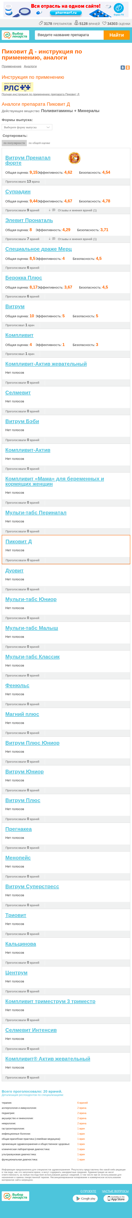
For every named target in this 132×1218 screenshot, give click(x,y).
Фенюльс (17, 685)
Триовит (15, 915)
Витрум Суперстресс (32, 886)
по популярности (14, 143)
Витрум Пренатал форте (28, 160)
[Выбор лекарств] (15, 35)
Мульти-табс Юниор (31, 599)
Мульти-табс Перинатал (36, 512)
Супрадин (18, 191)
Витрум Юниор (24, 771)
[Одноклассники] (128, 68)
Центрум (16, 972)
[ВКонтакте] (123, 68)
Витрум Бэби (22, 421)
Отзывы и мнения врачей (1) (77, 210)
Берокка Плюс (23, 277)
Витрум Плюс (22, 800)
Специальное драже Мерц (38, 249)
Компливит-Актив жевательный (46, 364)
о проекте (88, 1191)
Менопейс (18, 857)
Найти (116, 35)
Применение (11, 66)
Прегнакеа (18, 829)
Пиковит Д (19, 541)
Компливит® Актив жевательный (47, 1059)
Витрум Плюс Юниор (32, 743)
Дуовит (14, 570)
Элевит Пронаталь (29, 220)
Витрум (15, 306)
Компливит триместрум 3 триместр (50, 1001)
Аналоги (30, 66)
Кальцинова (20, 944)
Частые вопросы (115, 1191)
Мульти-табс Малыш (31, 628)
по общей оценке (39, 143)
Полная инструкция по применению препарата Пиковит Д (40, 94)
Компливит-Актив (27, 450)
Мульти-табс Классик (32, 656)
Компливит (19, 335)
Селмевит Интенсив (31, 1030)
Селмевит (18, 392)
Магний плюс (22, 714)
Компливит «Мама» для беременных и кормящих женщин (54, 481)
